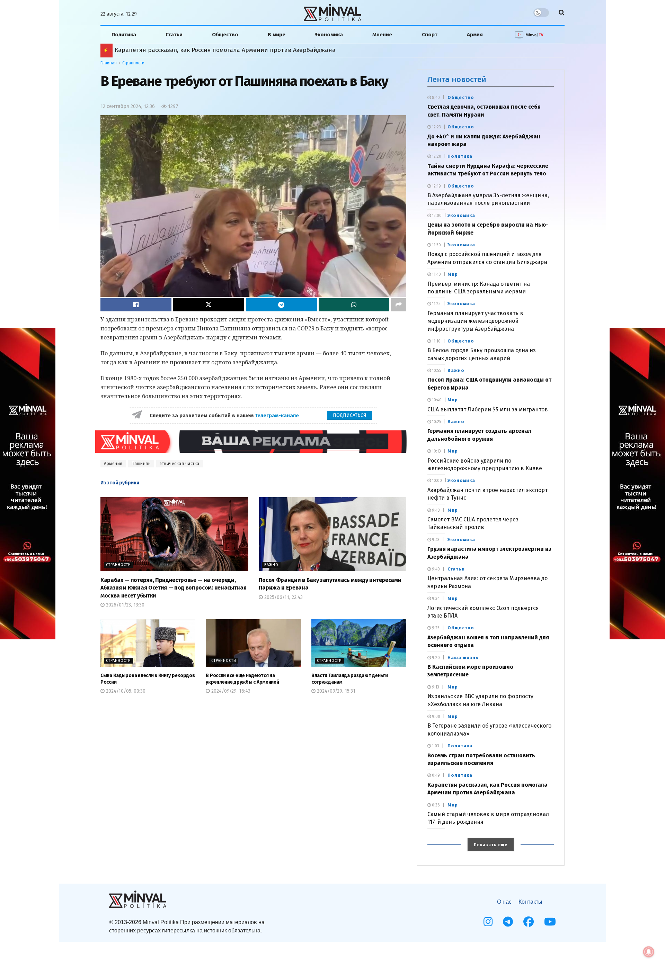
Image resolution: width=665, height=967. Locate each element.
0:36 (435, 805)
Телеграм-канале (277, 415)
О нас (504, 902)
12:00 (436, 215)
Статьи (174, 34)
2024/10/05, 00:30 (125, 691)
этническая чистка (180, 463)
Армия (475, 34)
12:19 (436, 186)
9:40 (435, 569)
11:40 (436, 274)
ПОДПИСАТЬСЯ (349, 415)
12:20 (436, 156)
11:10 (436, 341)
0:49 (435, 775)
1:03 (435, 746)
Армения (113, 463)
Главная (108, 63)
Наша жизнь (463, 657)
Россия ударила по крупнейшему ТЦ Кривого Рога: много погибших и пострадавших (237, 50)
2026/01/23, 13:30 (124, 605)
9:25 (435, 628)
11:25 (436, 303)
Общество (225, 34)
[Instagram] (488, 921)
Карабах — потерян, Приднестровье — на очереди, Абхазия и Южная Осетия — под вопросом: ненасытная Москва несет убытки (173, 588)
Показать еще (490, 844)
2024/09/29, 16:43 (230, 691)
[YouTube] (550, 921)
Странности (133, 63)
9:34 (435, 598)
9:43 (435, 539)
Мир (452, 274)
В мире (276, 34)
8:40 (435, 97)
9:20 (435, 657)
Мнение (382, 34)
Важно (271, 565)
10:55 (436, 370)
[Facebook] (528, 921)
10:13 (436, 451)
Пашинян (141, 463)
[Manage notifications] (648, 951)
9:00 (435, 716)
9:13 (435, 687)
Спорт (429, 34)
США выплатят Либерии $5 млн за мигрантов (487, 409)
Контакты (530, 902)
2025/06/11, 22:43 (283, 597)
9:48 (435, 510)
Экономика (329, 34)
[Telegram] (508, 921)
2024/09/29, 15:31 (335, 691)
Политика (124, 34)
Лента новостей (456, 79)
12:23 (436, 127)
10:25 (436, 421)
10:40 (436, 400)
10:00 (436, 480)
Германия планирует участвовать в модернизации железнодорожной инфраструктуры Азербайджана (475, 321)
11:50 (436, 245)
